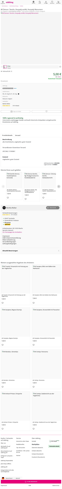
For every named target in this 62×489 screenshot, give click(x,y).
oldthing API (4, 467)
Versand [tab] (17, 135)
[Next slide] (60, 67)
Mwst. (59, 77)
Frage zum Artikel (17, 111)
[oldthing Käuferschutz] (54, 441)
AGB (4, 238)
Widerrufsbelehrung (9, 240)
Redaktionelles (20, 444)
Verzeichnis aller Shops (22, 441)
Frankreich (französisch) (38, 457)
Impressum (6, 236)
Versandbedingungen (9, 242)
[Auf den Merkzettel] (46, 111)
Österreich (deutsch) (37, 447)
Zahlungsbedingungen (9, 243)
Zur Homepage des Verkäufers (12, 232)
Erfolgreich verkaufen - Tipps (7, 456)
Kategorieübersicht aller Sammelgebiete (7, 470)
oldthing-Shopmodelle (7, 460)
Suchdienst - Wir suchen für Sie (23, 451)
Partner (18, 455)
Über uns (3, 443)
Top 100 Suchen (20, 447)
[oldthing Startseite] (9, 2)
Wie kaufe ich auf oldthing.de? (5, 447)
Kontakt (34, 441)
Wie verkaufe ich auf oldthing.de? (6, 451)
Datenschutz (55, 485)
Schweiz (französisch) (37, 454)
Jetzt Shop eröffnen (6, 463)
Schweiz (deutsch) (36, 450)
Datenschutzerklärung (14, 238)
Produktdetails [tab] (7, 135)
